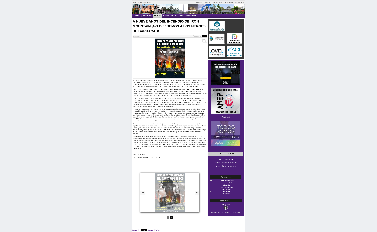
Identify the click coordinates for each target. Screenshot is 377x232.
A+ (203, 36)
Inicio (137, 15)
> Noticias (207, 2)
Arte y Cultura (177, 15)
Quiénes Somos (146, 15)
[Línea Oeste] (156, 9)
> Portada (199, 2)
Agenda (166, 15)
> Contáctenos (239, 2)
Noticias (157, 15)
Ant (142, 193)
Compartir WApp (154, 230)
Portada (213, 212)
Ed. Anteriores (190, 15)
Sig (197, 193)
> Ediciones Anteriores (226, 2)
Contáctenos (236, 212)
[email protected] (227, 183)
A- (205, 36)
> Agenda (214, 2)
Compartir (135, 230)
